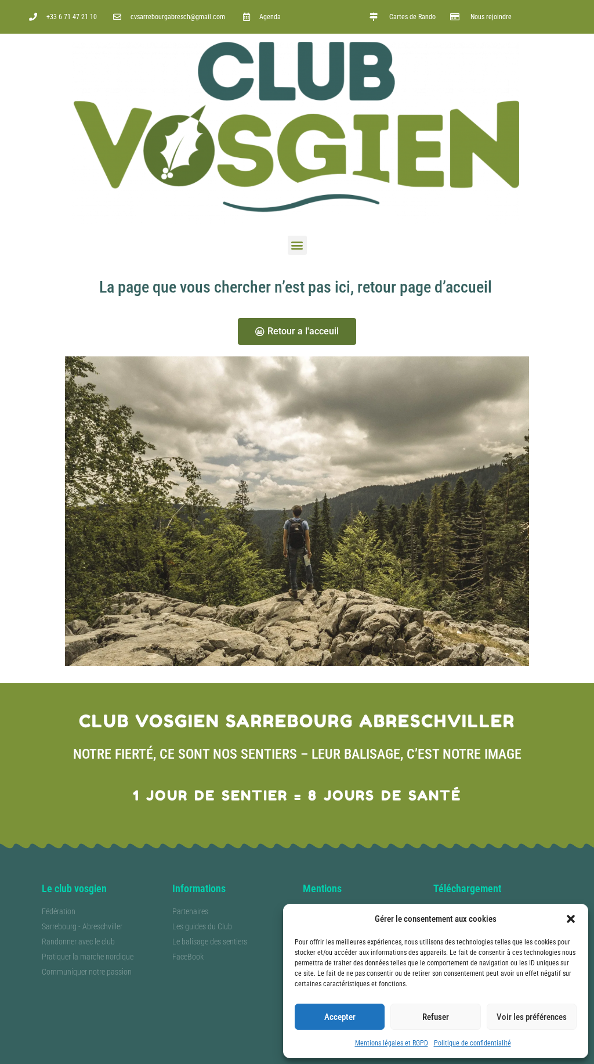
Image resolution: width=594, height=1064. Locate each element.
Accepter (340, 1017)
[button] (571, 919)
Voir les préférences (532, 1017)
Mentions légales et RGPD (391, 1043)
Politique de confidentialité (472, 1043)
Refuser (435, 1017)
